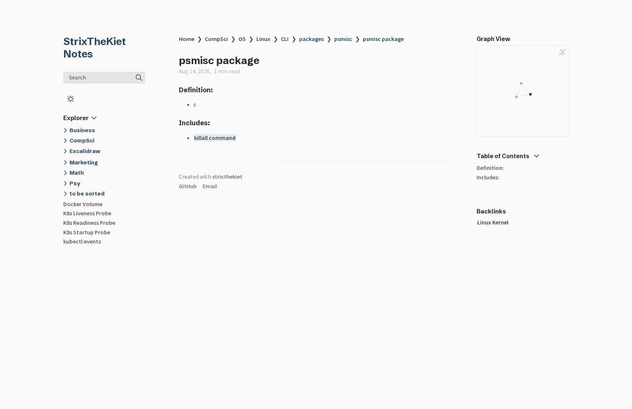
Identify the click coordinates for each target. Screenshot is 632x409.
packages (311, 38)
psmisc (343, 38)
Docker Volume (82, 204)
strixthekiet (227, 176)
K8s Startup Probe (86, 232)
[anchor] (219, 90)
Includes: (488, 177)
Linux (263, 38)
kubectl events (82, 241)
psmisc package (383, 38)
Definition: (490, 167)
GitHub (188, 186)
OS (242, 38)
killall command (215, 137)
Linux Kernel (492, 222)
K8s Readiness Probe (89, 222)
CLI (285, 38)
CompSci (216, 38)
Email (210, 186)
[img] (139, 77)
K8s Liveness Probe (87, 213)
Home (186, 38)
